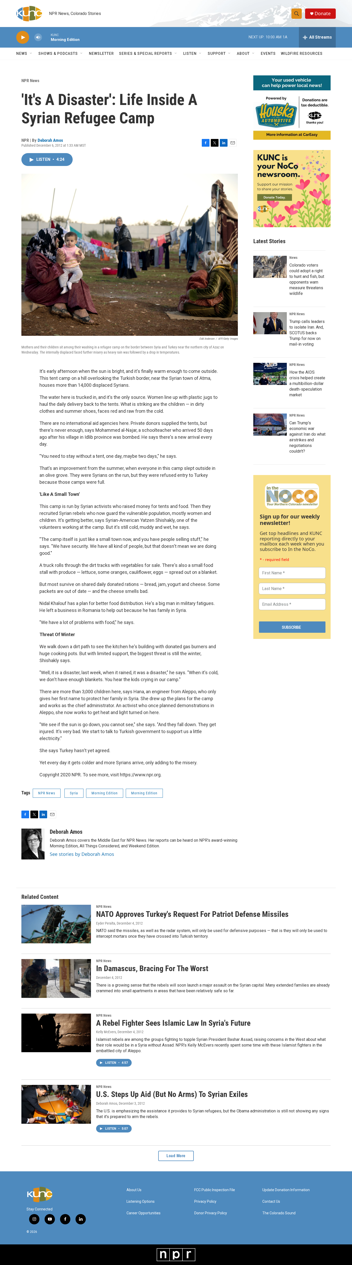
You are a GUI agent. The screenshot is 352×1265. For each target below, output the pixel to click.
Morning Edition (104, 793)
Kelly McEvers (106, 1032)
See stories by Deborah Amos (82, 854)
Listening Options (141, 1201)
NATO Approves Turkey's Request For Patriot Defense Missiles (192, 914)
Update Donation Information (286, 1190)
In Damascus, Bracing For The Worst (152, 968)
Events (268, 53)
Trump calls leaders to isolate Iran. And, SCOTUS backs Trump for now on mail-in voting (307, 333)
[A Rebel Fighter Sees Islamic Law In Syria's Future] (56, 1033)
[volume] (38, 37)
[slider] (46, 37)
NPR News (30, 80)
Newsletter (101, 53)
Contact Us (271, 1201)
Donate (323, 13)
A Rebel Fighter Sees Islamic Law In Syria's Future (173, 1022)
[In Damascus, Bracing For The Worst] (56, 978)
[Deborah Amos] (33, 844)
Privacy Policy (205, 1201)
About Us (134, 1190)
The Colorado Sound (279, 1213)
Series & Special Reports (145, 53)
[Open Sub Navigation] (31, 53)
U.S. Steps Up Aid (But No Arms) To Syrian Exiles (172, 1094)
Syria (74, 793)
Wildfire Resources (302, 53)
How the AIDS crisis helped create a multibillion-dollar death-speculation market (307, 383)
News (293, 258)
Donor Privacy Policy (210, 1213)
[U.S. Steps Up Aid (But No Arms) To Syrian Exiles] (56, 1104)
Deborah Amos (50, 140)
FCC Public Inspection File (214, 1190)
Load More (176, 1155)
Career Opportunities (144, 1213)
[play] (23, 37)
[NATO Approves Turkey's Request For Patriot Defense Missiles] (56, 924)
